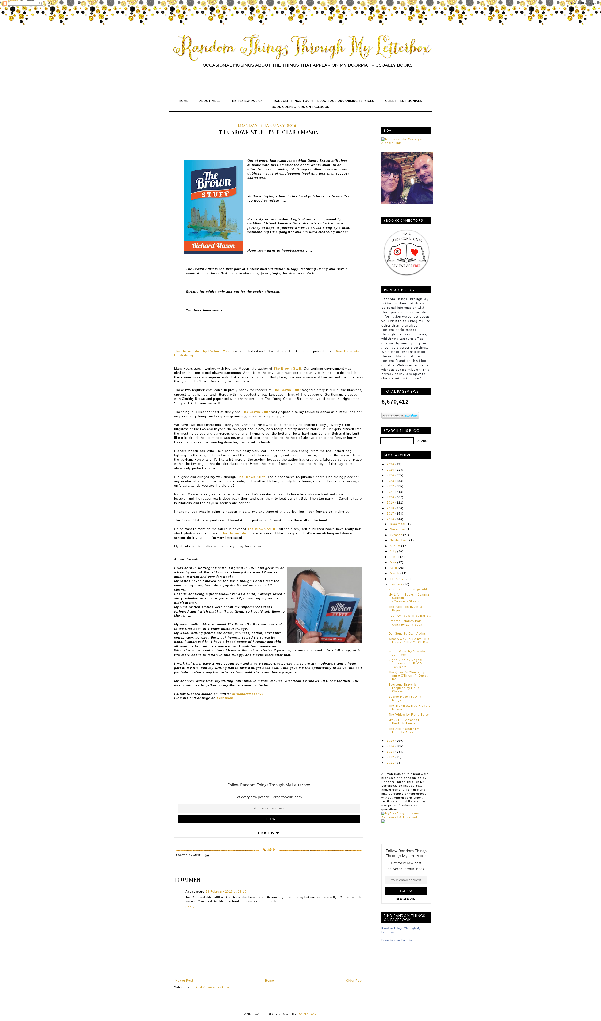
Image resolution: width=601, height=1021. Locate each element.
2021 (390, 491)
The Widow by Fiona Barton (410, 714)
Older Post (354, 980)
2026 (390, 464)
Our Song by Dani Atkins (407, 633)
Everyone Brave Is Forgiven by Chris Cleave (404, 688)
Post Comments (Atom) (213, 987)
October (396, 535)
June (393, 557)
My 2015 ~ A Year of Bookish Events (404, 721)
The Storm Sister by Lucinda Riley (404, 730)
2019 (390, 502)
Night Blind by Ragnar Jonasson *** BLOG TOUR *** (406, 664)
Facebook (225, 698)
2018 (390, 508)
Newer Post (184, 980)
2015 (390, 740)
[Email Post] (207, 855)
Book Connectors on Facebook (300, 106)
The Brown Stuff (287, 368)
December (398, 524)
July (393, 551)
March (394, 573)
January (396, 584)
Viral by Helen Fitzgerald (408, 589)
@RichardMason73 (247, 694)
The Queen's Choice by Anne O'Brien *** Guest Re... (408, 676)
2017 (390, 513)
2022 (390, 486)
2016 (390, 519)
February (397, 579)
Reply (189, 907)
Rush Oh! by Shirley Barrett (410, 615)
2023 (390, 480)
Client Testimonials (403, 101)
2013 (390, 751)
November (398, 529)
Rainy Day (307, 1014)
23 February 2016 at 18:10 (226, 891)
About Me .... (210, 101)
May (393, 562)
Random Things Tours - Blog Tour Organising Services (324, 101)
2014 (390, 746)
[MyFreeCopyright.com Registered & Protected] (406, 817)
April (393, 568)
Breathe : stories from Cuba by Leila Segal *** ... (409, 625)
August (395, 546)
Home (183, 101)
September (398, 540)
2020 (390, 497)
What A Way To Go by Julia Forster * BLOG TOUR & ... (409, 642)
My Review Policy (247, 101)
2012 (390, 757)
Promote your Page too (397, 940)
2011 (390, 762)
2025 (390, 469)
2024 (390, 475)
